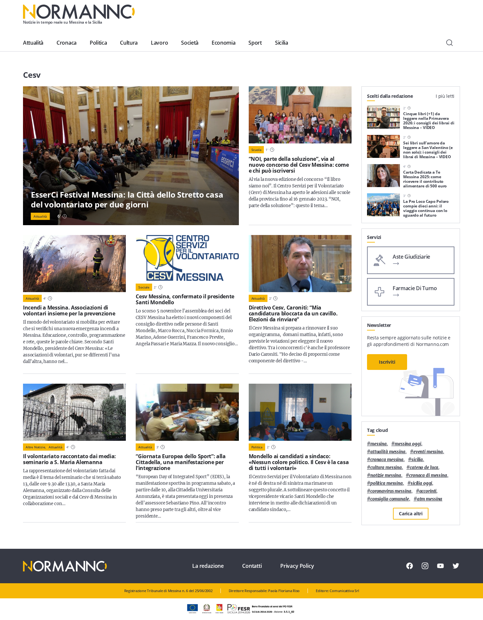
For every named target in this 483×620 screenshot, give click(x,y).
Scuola (256, 149)
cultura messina (386, 467)
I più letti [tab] (445, 96)
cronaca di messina (428, 475)
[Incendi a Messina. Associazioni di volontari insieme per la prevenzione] (74, 263)
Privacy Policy (297, 565)
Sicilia (281, 42)
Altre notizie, (36, 447)
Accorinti (428, 491)
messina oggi (408, 444)
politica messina (386, 483)
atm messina (430, 499)
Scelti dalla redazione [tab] (390, 96)
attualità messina (387, 452)
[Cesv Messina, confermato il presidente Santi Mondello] (187, 258)
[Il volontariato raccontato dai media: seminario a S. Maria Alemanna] (74, 412)
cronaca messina (386, 459)
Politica (98, 42)
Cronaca (67, 42)
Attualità (33, 42)
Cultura (129, 42)
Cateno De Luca (424, 467)
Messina (378, 444)
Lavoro (159, 42)
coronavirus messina (390, 491)
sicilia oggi (421, 483)
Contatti (252, 565)
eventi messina (428, 452)
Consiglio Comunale (389, 499)
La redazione (208, 565)
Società (189, 42)
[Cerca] (449, 43)
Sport (255, 42)
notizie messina (385, 475)
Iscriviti (387, 362)
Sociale (144, 287)
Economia (223, 42)
